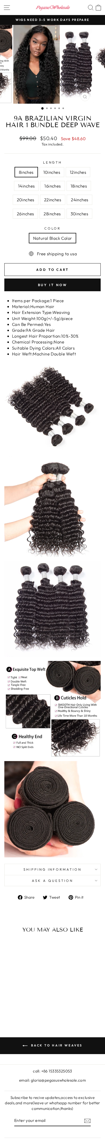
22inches (52, 199)
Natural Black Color (52, 238)
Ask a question (52, 881)
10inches (51, 172)
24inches (79, 199)
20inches (25, 199)
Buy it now (52, 285)
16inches (52, 186)
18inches (79, 186)
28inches (52, 213)
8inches (26, 172)
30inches (79, 213)
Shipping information (52, 869)
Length (52, 162)
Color (52, 228)
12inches (78, 172)
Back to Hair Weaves (56, 1045)
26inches (25, 213)
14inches (26, 186)
